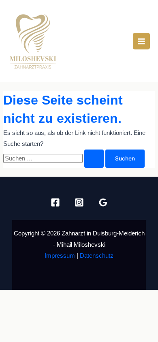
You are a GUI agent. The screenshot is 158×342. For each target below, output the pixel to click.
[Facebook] (55, 202)
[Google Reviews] (103, 202)
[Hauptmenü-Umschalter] (141, 41)
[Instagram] (79, 202)
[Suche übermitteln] (94, 159)
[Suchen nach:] (54, 158)
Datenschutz (96, 255)
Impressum (60, 255)
